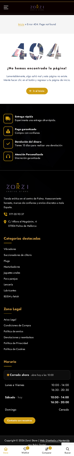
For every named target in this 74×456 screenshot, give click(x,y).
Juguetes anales (12, 273)
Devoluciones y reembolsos (19, 337)
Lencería (8, 284)
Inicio (21, 24)
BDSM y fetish (11, 296)
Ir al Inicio (38, 91)
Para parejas (11, 278)
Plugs (7, 261)
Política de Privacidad (16, 343)
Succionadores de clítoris (18, 255)
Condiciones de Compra (17, 325)
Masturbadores (12, 267)
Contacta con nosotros (19, 420)
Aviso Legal (10, 319)
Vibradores (10, 249)
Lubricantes (10, 290)
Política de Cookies (14, 349)
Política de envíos (13, 331)
